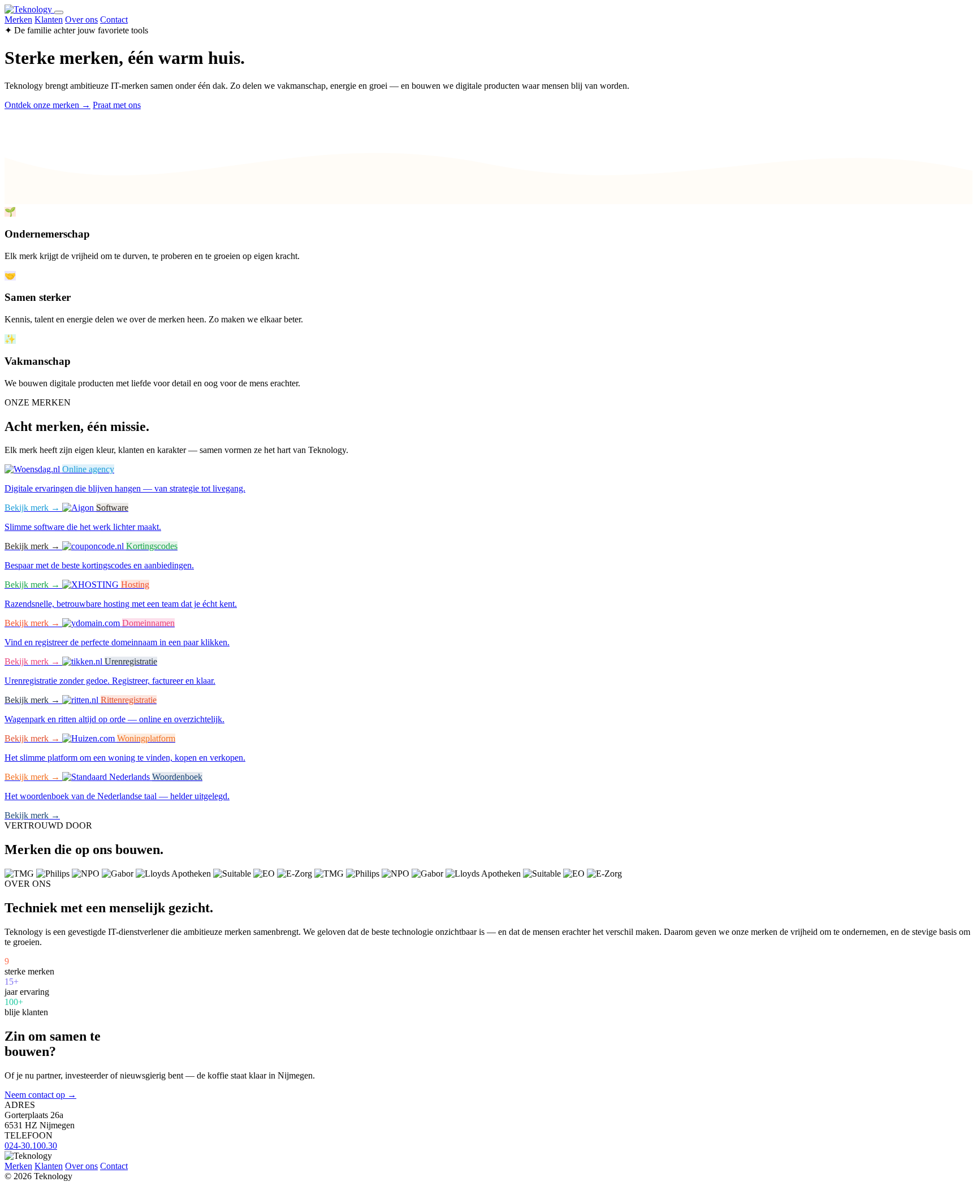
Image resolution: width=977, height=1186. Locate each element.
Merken (18, 19)
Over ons (81, 19)
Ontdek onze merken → (47, 105)
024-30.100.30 (31, 1145)
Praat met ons (117, 105)
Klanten (48, 19)
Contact (114, 19)
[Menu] (58, 12)
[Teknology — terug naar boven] (29, 9)
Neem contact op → (40, 1094)
